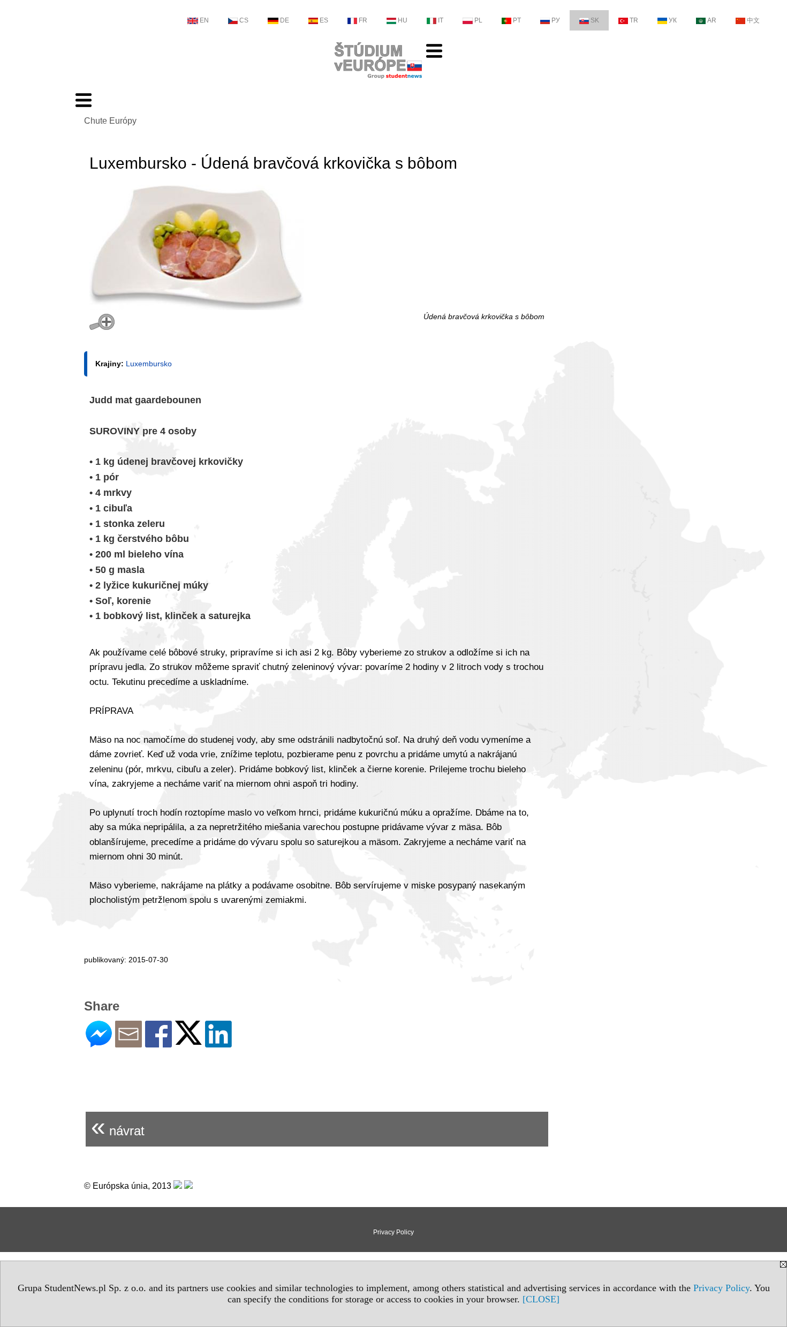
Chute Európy (110, 120)
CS (243, 20)
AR (711, 20)
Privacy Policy (721, 1288)
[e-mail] (128, 1043)
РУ (555, 20)
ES (324, 20)
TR (634, 20)
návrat (118, 1126)
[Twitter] (188, 1040)
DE (284, 20)
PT (517, 20)
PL (478, 20)
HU (402, 20)
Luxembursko (149, 363)
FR (363, 20)
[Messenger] (99, 1043)
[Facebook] (158, 1043)
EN (204, 20)
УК (673, 20)
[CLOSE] (541, 1299)
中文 (753, 20)
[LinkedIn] (218, 1043)
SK (595, 20)
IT (440, 20)
